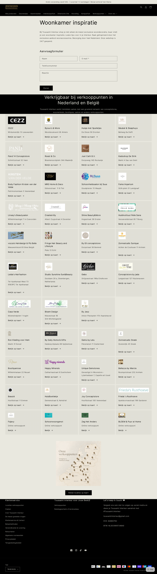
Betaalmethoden (11, 524)
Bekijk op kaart (14, 137)
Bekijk (47, 430)
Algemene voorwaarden (14, 535)
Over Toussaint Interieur (14, 513)
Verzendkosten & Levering (15, 528)
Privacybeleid (10, 539)
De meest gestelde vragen (15, 516)
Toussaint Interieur (134, 570)
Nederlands (12, 569)
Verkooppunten (60, 505)
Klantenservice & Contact (14, 520)
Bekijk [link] (10, 430)
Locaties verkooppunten (14, 505)
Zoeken (8, 509)
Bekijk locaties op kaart (78, 493)
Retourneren (10, 531)
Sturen (46, 88)
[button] (99, 13)
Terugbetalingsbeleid (13, 543)
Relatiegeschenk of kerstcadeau (66, 509)
